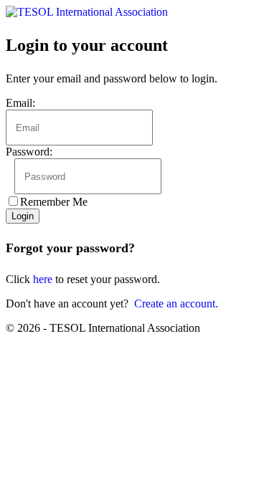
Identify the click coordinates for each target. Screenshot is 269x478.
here (42, 279)
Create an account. (176, 303)
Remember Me (54, 202)
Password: (29, 151)
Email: (20, 103)
